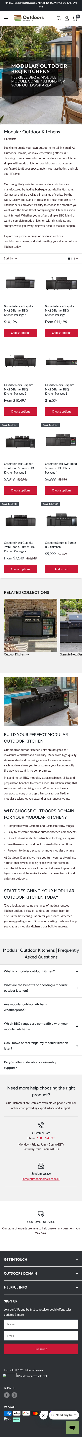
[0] (74, 18)
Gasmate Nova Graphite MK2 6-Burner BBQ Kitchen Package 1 (59, 389)
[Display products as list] (76, 258)
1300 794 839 (46, 1138)
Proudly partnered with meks (33, 1376)
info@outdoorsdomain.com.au (41, 1179)
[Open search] (59, 18)
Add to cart (61, 569)
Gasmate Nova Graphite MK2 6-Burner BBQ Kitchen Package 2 (18, 389)
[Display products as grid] (69, 258)
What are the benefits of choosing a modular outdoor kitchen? (35, 987)
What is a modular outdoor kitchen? (29, 971)
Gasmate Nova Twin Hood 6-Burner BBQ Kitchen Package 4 (61, 468)
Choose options (20, 332)
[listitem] (30, 628)
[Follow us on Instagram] (14, 1395)
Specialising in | (41, 5)
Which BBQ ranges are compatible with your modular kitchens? (36, 1026)
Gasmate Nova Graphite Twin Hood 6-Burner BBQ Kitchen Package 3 (19, 468)
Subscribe (41, 1349)
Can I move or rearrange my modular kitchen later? (36, 1045)
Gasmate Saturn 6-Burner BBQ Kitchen (60, 545)
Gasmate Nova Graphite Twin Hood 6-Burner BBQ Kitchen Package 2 (19, 547)
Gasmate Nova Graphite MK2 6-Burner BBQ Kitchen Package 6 (18, 311)
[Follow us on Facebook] (7, 1395)
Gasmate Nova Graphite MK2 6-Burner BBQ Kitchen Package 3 (59, 311)
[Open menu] (6, 18)
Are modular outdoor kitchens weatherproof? (25, 1007)
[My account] (67, 18)
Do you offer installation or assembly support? (30, 1065)
